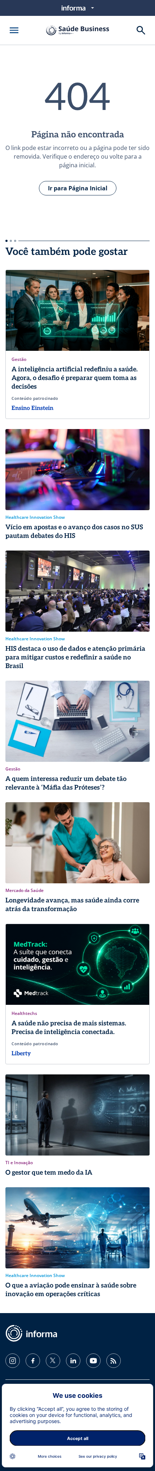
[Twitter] (53, 1360)
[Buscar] (141, 30)
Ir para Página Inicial (77, 188)
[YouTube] (93, 1360)
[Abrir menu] (14, 30)
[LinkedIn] (73, 1360)
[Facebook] (33, 1360)
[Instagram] (12, 1360)
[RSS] (113, 1360)
